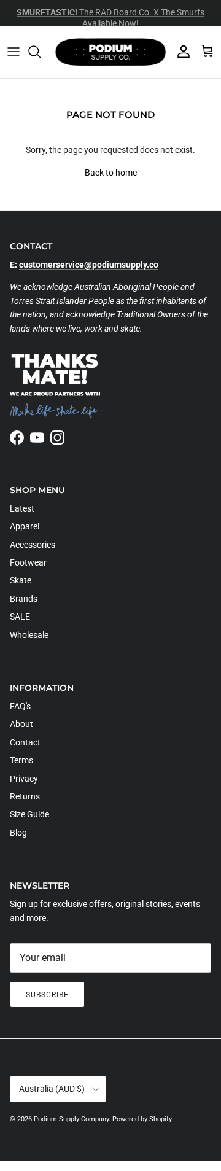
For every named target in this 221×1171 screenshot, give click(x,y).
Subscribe (47, 994)
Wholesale (29, 635)
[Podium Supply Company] (110, 52)
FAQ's (20, 706)
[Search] (40, 51)
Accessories (32, 545)
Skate (20, 580)
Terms (21, 760)
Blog (18, 833)
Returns (25, 796)
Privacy (24, 779)
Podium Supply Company (71, 1119)
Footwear (28, 562)
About (21, 724)
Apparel (24, 526)
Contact (25, 742)
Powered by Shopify (142, 1119)
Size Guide (29, 814)
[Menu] (13, 51)
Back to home (111, 172)
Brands (23, 599)
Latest (22, 508)
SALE (20, 616)
